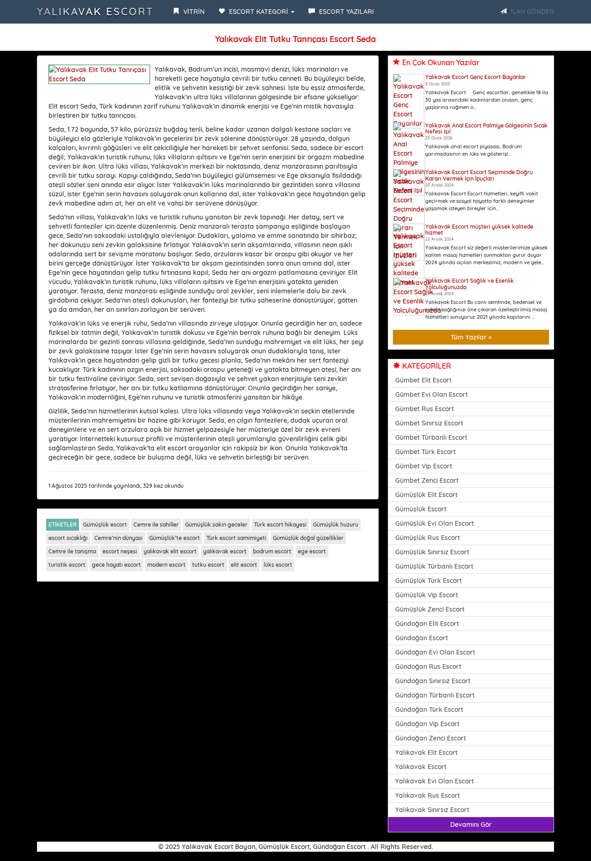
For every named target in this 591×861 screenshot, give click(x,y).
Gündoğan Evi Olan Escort (435, 652)
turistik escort (66, 564)
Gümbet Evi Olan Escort (431, 394)
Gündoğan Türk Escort (429, 709)
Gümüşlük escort (105, 524)
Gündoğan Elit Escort (427, 623)
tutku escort (208, 564)
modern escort (166, 564)
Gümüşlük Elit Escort (426, 495)
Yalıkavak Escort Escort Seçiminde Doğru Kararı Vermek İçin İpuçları (479, 175)
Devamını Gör (471, 824)
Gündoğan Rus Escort (428, 666)
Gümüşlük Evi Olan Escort (434, 523)
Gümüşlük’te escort (174, 537)
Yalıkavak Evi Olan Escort (434, 781)
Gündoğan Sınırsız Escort (432, 681)
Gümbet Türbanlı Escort (431, 437)
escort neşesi (120, 551)
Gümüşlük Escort (420, 509)
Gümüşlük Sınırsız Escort (432, 552)
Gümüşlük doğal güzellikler (308, 537)
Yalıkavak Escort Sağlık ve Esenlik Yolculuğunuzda (469, 283)
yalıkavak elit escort (170, 551)
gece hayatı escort (116, 564)
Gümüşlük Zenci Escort (429, 609)
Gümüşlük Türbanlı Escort (434, 566)
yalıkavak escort (225, 551)
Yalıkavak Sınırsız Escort (432, 810)
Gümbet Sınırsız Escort (429, 423)
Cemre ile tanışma (72, 551)
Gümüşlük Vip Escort (426, 595)
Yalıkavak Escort (95, 11)
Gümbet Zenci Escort (426, 480)
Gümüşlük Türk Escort (428, 580)
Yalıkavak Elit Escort (426, 752)
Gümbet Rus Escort (424, 409)
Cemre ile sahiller (156, 524)
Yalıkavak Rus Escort (427, 795)
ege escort (312, 551)
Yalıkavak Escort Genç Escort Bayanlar (475, 76)
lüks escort (278, 564)
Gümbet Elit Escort (423, 380)
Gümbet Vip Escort (423, 466)
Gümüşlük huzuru (335, 524)
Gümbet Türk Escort (425, 452)
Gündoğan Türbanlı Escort (435, 695)
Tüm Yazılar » (471, 337)
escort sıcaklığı (68, 537)
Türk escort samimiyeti (236, 537)
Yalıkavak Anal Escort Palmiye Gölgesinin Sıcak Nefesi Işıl (486, 128)
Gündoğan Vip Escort (427, 724)
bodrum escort (272, 551)
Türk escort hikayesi (280, 524)
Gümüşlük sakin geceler (216, 524)
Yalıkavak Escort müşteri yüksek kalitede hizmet (479, 229)
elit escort (244, 564)
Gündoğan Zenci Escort (430, 738)
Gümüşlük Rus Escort (427, 538)
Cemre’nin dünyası (118, 537)
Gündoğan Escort (421, 638)
